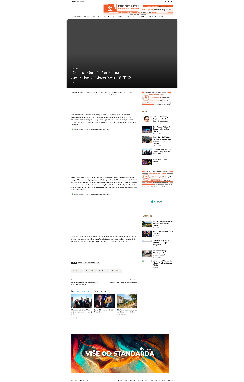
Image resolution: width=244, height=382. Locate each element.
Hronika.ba (75, 380)
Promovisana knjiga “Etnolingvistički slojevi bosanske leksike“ (161, 253)
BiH (77, 68)
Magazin (141, 17)
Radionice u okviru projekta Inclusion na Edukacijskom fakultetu (84, 283)
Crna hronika (109, 17)
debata (80, 262)
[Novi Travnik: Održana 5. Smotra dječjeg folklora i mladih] (147, 129)
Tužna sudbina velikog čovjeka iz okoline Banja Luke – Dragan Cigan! (161, 119)
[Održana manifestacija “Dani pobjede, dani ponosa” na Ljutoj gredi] (81, 301)
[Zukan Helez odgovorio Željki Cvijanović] (104, 301)
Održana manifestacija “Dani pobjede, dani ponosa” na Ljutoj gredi (81, 312)
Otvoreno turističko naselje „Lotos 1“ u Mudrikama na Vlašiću (162, 263)
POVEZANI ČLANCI (83, 291)
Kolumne (162, 17)
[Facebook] (162, 1)
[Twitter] (168, 1)
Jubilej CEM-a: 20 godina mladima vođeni (123, 282)
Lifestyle (130, 17)
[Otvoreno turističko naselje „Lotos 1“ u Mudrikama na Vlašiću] (147, 263)
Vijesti (86, 17)
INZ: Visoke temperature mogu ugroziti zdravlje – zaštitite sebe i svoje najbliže (127, 312)
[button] (170, 17)
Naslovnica (76, 17)
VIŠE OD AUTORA (99, 291)
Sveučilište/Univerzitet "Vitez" (91, 262)
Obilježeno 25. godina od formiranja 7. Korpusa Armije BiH (161, 243)
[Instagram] (165, 1)
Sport (120, 17)
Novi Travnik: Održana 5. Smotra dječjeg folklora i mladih (161, 129)
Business (96, 17)
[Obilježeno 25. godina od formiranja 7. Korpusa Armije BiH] (147, 243)
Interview (152, 17)
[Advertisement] (105, 102)
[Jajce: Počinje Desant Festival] (147, 162)
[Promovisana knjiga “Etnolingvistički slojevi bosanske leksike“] (147, 253)
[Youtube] (171, 1)
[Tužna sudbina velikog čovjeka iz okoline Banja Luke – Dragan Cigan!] (147, 119)
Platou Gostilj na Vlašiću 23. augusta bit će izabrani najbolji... (163, 223)
